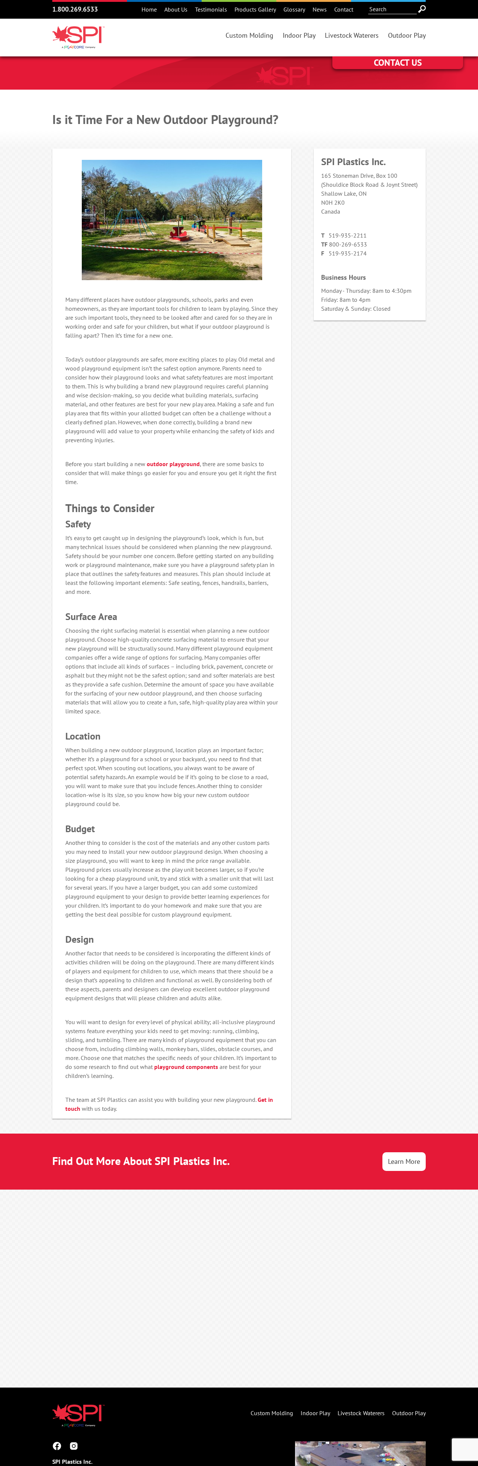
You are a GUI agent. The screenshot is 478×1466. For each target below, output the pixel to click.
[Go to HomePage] (78, 44)
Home (149, 9)
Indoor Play (299, 35)
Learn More (404, 1161)
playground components (186, 1066)
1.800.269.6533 (75, 9)
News (320, 9)
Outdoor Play (407, 35)
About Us (175, 9)
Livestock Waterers (352, 35)
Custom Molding (249, 35)
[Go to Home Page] (78, 1422)
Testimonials (211, 9)
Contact (343, 9)
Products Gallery (255, 9)
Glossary (294, 9)
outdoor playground (173, 464)
